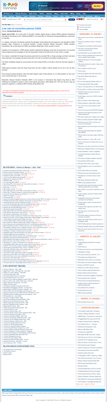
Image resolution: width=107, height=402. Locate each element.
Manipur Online (7, 354)
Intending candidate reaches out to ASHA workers (91, 226)
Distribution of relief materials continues (88, 267)
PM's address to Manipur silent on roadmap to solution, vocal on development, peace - (29, 227)
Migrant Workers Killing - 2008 (11, 306)
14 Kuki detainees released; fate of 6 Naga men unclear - (21, 219)
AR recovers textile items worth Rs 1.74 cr (89, 254)
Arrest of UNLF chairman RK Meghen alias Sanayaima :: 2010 (19, 291)
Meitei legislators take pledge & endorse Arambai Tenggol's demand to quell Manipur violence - (31, 239)
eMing (72, 14)
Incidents (71, 393)
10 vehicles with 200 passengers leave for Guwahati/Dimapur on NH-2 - (25, 204)
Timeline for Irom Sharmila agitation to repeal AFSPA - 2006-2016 (20, 279)
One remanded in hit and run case (87, 68)
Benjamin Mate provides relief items (87, 273)
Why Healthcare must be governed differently (89, 379)
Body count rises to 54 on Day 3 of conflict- (17, 241)
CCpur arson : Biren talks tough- (14, 257)
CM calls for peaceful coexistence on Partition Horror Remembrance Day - (26, 216)
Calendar (49, 14)
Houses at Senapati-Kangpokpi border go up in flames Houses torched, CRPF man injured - (30, 199)
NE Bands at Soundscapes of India (87, 327)
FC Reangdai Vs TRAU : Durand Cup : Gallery (90, 355)
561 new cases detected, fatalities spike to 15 (89, 81)
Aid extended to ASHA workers (86, 161)
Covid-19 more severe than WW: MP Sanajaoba (90, 110)
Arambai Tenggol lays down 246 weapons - (17, 234)
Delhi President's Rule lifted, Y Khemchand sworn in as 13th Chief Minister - (26, 226)
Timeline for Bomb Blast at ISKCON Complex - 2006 (17, 318)
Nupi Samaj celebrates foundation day (88, 180)
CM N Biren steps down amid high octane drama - (19, 237)
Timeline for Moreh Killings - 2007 (12, 311)
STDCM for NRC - (11, 180)
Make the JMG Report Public (85, 329)
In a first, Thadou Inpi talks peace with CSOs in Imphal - (21, 229)
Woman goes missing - (12, 189)
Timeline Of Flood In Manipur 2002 (12, 338)
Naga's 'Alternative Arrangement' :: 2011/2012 (15, 282)
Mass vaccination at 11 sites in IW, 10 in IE (89, 139)
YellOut (41, 14)
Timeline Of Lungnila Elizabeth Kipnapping (14, 326)
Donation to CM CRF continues (86, 265)
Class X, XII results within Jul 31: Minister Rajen (90, 86)
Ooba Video (64, 14)
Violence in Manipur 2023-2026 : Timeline (89, 313)
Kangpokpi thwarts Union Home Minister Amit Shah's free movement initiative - (27, 232)
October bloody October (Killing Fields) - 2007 (15, 307)
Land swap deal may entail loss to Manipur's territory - (20, 202)
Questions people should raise (86, 353)
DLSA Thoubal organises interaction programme (90, 224)
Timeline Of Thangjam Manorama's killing (14, 323)
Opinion (103, 393)
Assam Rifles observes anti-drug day (87, 170)
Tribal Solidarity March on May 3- (15, 251)
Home (12, 24)
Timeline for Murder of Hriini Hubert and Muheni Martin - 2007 (19, 313)
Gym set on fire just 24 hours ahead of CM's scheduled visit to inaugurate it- (26, 261)
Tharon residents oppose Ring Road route (89, 270)
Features (40, 16)
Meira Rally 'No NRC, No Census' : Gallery (89, 334)
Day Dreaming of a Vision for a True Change (89, 337)
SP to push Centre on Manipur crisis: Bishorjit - (18, 194)
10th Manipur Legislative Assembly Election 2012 (16, 286)
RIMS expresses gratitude (85, 293)
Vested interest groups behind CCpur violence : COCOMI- (21, 247)
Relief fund (81, 240)
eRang (56, 14)
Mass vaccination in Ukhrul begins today (88, 100)
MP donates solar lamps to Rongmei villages (89, 262)
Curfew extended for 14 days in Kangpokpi (89, 151)
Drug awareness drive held (85, 290)
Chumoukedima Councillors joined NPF (88, 350)
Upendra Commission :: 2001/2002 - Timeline (15, 341)
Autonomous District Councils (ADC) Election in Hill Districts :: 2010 (21, 292)
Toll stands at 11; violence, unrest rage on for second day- (21, 242)
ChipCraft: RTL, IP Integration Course (87, 340)
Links (62, 16)
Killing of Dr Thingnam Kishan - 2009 (13, 297)
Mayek (68, 16)
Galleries (48, 16)
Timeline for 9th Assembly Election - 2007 (14, 314)
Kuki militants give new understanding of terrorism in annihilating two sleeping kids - (28, 224)
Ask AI (71, 19)
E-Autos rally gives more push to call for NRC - (18, 174)
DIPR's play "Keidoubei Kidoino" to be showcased (91, 149)
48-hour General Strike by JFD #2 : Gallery (89, 374)
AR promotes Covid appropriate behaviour (89, 280)
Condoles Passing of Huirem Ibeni (88, 321)
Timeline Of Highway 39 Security (12, 336)
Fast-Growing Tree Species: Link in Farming (89, 358)
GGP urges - (10, 187)
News (5, 16)
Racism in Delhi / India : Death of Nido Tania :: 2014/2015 (18, 281)
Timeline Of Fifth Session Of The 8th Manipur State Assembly (19, 333)
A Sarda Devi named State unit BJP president (90, 46)
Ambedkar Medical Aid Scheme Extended (89, 371)
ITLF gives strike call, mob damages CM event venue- (20, 262)
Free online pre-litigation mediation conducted (90, 158)
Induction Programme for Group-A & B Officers (90, 347)
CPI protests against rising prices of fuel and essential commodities (89, 216)
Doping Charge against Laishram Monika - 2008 (15, 302)
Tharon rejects (82, 71)
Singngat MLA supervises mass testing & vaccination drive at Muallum (89, 199)
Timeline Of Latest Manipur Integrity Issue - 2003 (16, 328)
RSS (17, 395)
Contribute (89, 16)
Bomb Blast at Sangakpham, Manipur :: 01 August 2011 (17, 287)
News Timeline (91, 393)
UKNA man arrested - (12, 195)
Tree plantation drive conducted (86, 287)
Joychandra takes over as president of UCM (89, 53)
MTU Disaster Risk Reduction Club (87, 363)
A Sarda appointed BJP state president (88, 84)
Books (78, 14)
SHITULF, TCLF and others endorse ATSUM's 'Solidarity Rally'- (23, 246)
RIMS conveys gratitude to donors (87, 182)
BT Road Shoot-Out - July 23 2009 (12, 296)
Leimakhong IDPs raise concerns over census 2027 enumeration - (23, 184)
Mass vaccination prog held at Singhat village (90, 119)
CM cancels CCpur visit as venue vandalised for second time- (22, 256)
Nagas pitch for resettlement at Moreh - (16, 179)
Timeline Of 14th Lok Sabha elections (13, 324)
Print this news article (85, 27)
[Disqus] (38, 136)
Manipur (19, 16)
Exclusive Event (52, 393)
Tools (82, 16)
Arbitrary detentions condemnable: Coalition (89, 103)
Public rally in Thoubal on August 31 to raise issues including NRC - (24, 192)
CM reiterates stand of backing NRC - (16, 209)
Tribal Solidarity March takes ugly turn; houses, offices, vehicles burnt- (25, 244)
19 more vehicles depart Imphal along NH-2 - (18, 177)
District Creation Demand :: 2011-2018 (13, 277)
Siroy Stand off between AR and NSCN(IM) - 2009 (16, 299)
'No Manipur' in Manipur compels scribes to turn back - (20, 231)
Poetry (97, 393)
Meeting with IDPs (83, 366)
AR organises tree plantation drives (87, 257)
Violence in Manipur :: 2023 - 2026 (12, 269)
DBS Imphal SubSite (7, 393)
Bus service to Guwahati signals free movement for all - (21, 205)
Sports (4, 395)
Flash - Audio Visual (63, 393)
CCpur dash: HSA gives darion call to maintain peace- (20, 249)
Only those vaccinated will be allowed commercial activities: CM (88, 49)
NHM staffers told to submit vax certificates (89, 260)
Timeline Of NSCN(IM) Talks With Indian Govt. (15, 334)
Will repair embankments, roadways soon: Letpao (91, 117)
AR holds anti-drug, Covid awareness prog (89, 173)
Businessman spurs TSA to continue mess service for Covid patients (89, 123)
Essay (45, 393)
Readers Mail (17, 393)
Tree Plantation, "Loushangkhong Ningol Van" (89, 381)
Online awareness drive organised (87, 278)
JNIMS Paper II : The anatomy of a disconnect (90, 316)
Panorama (75, 16)
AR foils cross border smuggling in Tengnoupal (90, 275)
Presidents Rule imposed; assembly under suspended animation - (23, 236)
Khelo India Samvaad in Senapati (86, 345)
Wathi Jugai (29, 395)
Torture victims (82, 79)
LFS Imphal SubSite (80, 393)
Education (32, 16)
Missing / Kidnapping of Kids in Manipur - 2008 (15, 304)
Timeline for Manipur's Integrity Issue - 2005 (14, 321)
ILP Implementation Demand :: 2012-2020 (14, 276)
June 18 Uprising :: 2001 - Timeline (12, 343)
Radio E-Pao (33, 14)
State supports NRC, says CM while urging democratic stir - (22, 211)
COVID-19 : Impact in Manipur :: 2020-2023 (14, 272)
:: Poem (89, 342)
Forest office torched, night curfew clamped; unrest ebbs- (21, 252)
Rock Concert (10, 395)
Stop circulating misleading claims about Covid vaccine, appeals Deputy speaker (90, 56)
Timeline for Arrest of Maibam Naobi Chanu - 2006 (16, 319)
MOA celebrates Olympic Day (86, 302)
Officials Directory (21, 14)
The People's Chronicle (9, 351)
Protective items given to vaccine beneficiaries (90, 249)
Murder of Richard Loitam (10, 284)
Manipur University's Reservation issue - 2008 (15, 301)
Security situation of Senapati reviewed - (17, 172)
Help (37, 400)
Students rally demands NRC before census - (18, 207)
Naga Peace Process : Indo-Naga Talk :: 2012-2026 (16, 271)
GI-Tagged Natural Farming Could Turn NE (89, 319)
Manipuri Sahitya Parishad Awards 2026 (88, 361)
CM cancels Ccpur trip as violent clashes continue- (19, 259)
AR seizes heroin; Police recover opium (88, 163)
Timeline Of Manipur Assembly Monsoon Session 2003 (17, 329)
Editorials (24, 393)
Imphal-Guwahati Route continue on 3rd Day (89, 368)
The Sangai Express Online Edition (12, 349)
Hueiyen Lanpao (7, 353)
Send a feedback (83, 29)
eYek (84, 14)
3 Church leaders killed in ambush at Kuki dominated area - (22, 221)
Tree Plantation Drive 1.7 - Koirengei (87, 324)
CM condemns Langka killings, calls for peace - (19, 214)
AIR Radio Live (8, 14)
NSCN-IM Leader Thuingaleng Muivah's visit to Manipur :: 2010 (19, 294)
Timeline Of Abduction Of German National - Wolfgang (17, 331)
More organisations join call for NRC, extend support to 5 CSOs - (23, 190)
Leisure (55, 16)
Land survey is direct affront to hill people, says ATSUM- (21, 254)
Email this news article (85, 25)
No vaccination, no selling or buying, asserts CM (90, 89)
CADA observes (82, 246)
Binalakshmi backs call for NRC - (15, 175)
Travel (25, 16)
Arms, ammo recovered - (13, 185)
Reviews (11, 16)
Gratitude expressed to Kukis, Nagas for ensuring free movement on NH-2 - (26, 200)
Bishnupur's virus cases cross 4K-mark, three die (91, 146)
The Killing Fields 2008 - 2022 (11, 274)
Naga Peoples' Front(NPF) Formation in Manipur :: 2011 (17, 289)
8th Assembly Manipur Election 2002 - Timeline (15, 339)
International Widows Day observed (87, 76)
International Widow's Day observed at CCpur (90, 73)
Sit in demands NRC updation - (14, 182)
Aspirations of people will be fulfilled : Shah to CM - (19, 170)
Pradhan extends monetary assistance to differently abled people (88, 284)
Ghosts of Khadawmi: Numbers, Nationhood (89, 376)
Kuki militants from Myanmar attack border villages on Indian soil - (24, 222)
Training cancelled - (11, 197)
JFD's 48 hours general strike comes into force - (19, 212)
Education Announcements (35, 393)
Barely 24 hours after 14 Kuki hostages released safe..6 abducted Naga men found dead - (29, 217)
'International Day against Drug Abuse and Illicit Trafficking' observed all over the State (90, 186)
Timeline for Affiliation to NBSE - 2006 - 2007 (15, 316)
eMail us (97, 16)
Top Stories (22, 395)
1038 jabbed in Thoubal (84, 252)
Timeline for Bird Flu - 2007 (10, 309)
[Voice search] (65, 20)
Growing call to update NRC (85, 332)
